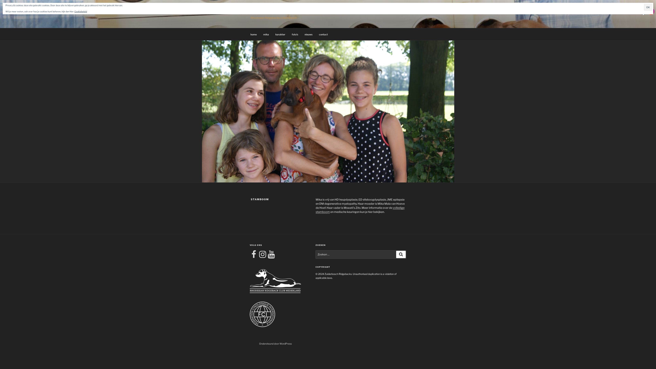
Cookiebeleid (80, 11)
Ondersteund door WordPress (275, 343)
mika (266, 34)
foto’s (295, 34)
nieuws (308, 34)
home (253, 34)
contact (323, 34)
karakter (280, 34)
